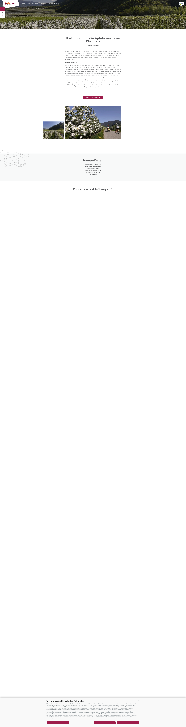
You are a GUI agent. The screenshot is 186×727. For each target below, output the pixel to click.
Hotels (23, 3)
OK (128, 723)
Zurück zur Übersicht (93, 97)
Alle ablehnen (104, 723)
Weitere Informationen (58, 723)
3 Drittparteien (62, 703)
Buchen (43, 3)
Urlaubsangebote (33, 3)
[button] (139, 700)
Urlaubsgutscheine (53, 3)
